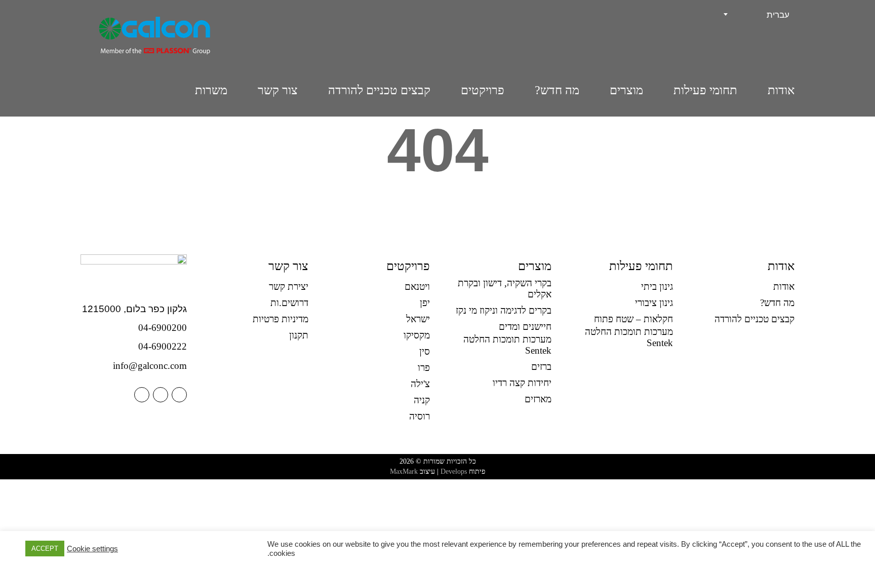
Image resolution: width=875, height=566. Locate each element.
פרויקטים (482, 90)
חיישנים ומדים (525, 326)
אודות (781, 90)
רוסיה (419, 416)
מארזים (538, 399)
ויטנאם (417, 286)
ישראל (418, 319)
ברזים (541, 366)
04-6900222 (162, 346)
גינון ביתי (657, 286)
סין (424, 351)
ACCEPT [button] (44, 548)
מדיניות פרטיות (280, 319)
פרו (424, 367)
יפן (425, 302)
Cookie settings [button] (92, 549)
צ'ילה (420, 384)
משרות (211, 90)
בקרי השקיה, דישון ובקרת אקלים (504, 288)
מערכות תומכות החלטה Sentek (629, 337)
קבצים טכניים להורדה (379, 90)
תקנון (298, 335)
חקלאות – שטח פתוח (633, 319)
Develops (454, 471)
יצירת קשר (288, 286)
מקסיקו (417, 335)
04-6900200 (162, 327)
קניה (422, 400)
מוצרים (626, 90)
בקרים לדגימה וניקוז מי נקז (503, 310)
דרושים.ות (289, 302)
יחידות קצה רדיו (522, 383)
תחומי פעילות (705, 90)
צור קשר (278, 90)
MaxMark (404, 471)
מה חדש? (557, 90)
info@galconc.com (150, 365)
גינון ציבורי (654, 302)
